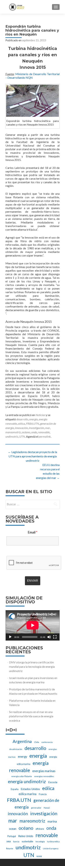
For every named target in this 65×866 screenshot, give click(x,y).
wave (39, 856)
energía (33, 419)
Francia (43, 794)
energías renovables (44, 776)
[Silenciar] (49, 637)
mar (47, 427)
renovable (44, 432)
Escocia (52, 782)
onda (34, 432)
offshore (40, 829)
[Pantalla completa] (55, 637)
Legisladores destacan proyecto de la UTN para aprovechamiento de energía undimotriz (32, 456)
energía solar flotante (21, 776)
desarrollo (22, 419)
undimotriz (11, 436)
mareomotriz (13, 432)
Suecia (16, 841)
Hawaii (47, 808)
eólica (21, 423)
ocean (12, 828)
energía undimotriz (27, 781)
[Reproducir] (10, 637)
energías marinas (43, 771)
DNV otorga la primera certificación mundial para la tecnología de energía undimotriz (32, 667)
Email (32, 532)
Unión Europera (50, 848)
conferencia (47, 742)
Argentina (22, 741)
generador (36, 807)
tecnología (40, 841)
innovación (21, 427)
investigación (36, 427)
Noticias (40, 415)
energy (22, 756)
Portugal (11, 836)
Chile (36, 742)
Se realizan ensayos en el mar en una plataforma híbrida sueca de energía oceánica (31, 716)
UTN (22, 436)
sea (8, 841)
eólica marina (27, 794)
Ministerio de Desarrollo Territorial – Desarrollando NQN (32, 75)
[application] (33, 625)
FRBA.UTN (32, 423)
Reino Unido (25, 836)
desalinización (15, 749)
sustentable (27, 841)
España (14, 789)
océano (26, 432)
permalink (45, 436)
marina (52, 821)
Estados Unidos (30, 789)
